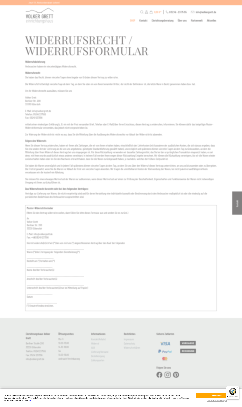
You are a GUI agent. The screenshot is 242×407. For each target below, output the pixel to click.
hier (30, 400)
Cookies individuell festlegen (217, 400)
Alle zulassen (217, 395)
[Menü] (237, 388)
